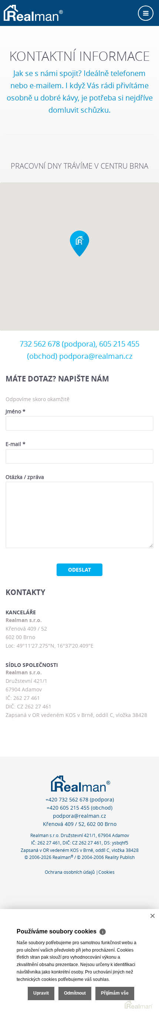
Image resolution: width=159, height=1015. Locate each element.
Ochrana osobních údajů (70, 872)
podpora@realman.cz (95, 356)
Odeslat (79, 569)
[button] (79, 243)
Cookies (106, 872)
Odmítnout (75, 993)
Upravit (41, 993)
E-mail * (16, 443)
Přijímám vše (115, 993)
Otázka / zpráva (25, 476)
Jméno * (16, 411)
